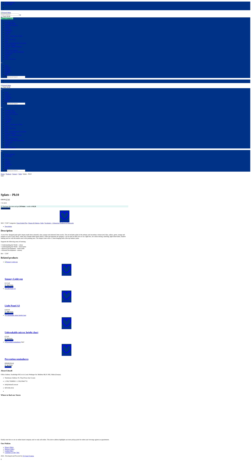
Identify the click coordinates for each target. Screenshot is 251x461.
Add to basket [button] (9, 287)
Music (7, 48)
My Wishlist (8, 4)
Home (7, 65)
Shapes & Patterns (34, 223)
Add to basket (6, 208)
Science (7, 34)
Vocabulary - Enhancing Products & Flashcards (59, 223)
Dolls (6, 41)
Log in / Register (10, 2)
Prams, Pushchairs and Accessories (15, 43)
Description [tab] (8, 226)
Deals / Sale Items (10, 39)
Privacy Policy (9, 447)
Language (8, 32)
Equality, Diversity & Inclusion (14, 52)
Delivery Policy (9, 449)
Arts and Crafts (9, 22)
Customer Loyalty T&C (12, 452)
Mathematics (9, 31)
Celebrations (8, 53)
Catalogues (8, 71)
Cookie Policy (9, 451)
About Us (8, 67)
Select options (9, 340)
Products (7, 69)
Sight (20, 174)
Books (7, 57)
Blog (6, 74)
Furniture (7, 55)
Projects (7, 73)
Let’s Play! (8, 29)
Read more (8, 367)
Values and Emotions (11, 50)
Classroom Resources (11, 25)
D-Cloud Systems (28, 456)
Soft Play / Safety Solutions (13, 46)
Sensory (7, 27)
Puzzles (7, 38)
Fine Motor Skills (10, 23)
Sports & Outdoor (10, 45)
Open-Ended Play (21, 223)
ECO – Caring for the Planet (13, 36)
